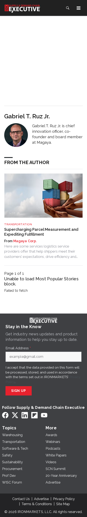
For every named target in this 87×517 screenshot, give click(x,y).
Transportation (18, 224)
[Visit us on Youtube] (44, 415)
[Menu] (78, 8)
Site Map (63, 504)
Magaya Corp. (25, 241)
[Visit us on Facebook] (5, 415)
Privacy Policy (64, 499)
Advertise (41, 499)
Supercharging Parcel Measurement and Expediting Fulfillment (41, 231)
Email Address (18, 348)
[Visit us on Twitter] (15, 415)
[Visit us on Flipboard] (34, 415)
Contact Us (21, 499)
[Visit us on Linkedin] (25, 415)
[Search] (67, 8)
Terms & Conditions (37, 504)
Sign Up (18, 391)
